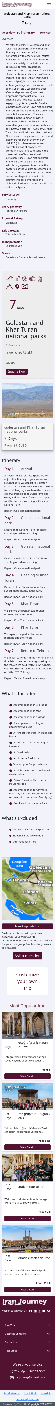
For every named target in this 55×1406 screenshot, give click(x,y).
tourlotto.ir (30, 1393)
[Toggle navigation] (49, 5)
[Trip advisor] (48, 1310)
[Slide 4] (27, 413)
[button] (5, 400)
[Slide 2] (17, 413)
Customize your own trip (27, 981)
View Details (27, 1076)
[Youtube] (43, 1310)
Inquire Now (16, 372)
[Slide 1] (12, 413)
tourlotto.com (12, 1393)
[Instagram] (39, 1310)
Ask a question (27, 955)
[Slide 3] (22, 413)
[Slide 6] (38, 413)
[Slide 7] (43, 413)
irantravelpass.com (27, 1399)
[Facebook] (30, 1310)
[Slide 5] (33, 413)
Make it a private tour (27, 926)
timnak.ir (45, 1393)
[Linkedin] (35, 1310)
